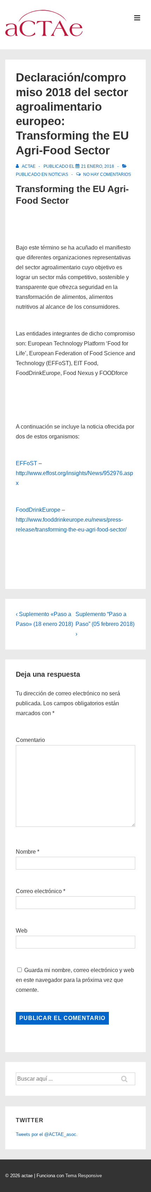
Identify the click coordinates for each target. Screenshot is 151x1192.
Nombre (26, 852)
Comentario (30, 740)
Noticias (58, 174)
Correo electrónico (39, 891)
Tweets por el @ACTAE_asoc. (47, 1134)
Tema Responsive (83, 1175)
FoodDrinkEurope (38, 510)
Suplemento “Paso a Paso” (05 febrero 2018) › (105, 624)
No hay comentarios (107, 174)
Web (21, 931)
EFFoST (26, 463)
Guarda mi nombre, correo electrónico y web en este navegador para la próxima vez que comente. (75, 980)
